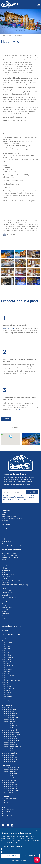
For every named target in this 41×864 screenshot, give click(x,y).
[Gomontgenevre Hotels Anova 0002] (20, 253)
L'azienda (5, 605)
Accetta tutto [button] (11, 855)
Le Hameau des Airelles (10, 801)
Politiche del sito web (9, 555)
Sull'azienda (6, 601)
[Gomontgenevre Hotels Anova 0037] (7, 262)
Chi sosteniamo (7, 616)
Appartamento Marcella (10, 770)
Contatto (5, 630)
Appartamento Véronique (10, 790)
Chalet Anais (6, 644)
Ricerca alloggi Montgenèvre (12, 626)
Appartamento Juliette (9, 753)
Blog (3, 603)
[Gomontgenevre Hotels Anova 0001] (7, 253)
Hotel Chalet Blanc (8, 815)
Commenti (5, 609)
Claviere (4, 533)
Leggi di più (13, 842)
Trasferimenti (6, 566)
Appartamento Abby (9, 709)
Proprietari (5, 614)
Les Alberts (6, 525)
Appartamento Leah (9, 761)
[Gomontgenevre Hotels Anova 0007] (7, 281)
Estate (4, 589)
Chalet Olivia (6, 690)
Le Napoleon (6, 803)
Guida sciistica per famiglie (11, 549)
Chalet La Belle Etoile (9, 676)
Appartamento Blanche (10, 726)
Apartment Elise (7, 707)
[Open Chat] (37, 860)
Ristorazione (6, 576)
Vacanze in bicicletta (9, 597)
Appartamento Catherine (10, 732)
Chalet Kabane (7, 674)
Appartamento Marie (9, 772)
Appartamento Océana (10, 780)
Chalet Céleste (7, 655)
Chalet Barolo (6, 651)
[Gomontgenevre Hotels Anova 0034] (20, 262)
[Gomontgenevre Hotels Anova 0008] (33, 262)
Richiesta (5, 622)
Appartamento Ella (8, 742)
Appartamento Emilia (9, 745)
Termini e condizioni (9, 553)
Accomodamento (8, 537)
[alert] (20, 846)
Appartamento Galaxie (9, 751)
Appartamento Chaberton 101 (12, 734)
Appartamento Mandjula (10, 767)
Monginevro (6, 510)
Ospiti (4, 612)
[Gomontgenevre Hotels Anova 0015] (33, 272)
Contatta (6, 419)
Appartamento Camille (10, 730)
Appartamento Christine (10, 736)
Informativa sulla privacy (10, 558)
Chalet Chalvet (7, 659)
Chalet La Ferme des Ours (11, 680)
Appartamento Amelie (9, 713)
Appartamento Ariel (8, 722)
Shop (3, 618)
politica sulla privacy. (28, 499)
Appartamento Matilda (9, 774)
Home (4, 36)
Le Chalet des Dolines (9, 799)
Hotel (10, 36)
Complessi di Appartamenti (11, 545)
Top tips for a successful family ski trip (15, 585)
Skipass (4, 568)
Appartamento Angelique (10, 717)
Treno (4, 514)
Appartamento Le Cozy (10, 759)
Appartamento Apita (9, 720)
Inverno (4, 564)
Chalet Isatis (6, 672)
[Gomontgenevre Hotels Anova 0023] (20, 272)
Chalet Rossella (7, 692)
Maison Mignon (7, 701)
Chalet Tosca (6, 695)
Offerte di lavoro (7, 607)
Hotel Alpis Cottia (8, 809)
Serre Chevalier (7, 529)
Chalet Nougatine (8, 688)
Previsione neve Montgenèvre (12, 518)
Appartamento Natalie (9, 776)
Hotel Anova (18, 36)
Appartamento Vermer (9, 788)
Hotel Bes (5, 813)
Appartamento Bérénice (10, 724)
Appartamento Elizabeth (10, 740)
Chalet (4, 539)
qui (20, 409)
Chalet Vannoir (7, 697)
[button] (10, 437)
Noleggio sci (6, 570)
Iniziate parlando (9, 328)
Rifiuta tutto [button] (30, 855)
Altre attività (6, 595)
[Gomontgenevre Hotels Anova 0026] (33, 281)
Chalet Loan (6, 682)
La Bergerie (6, 699)
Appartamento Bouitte (10, 728)
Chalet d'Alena (6, 661)
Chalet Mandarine (8, 686)
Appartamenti (6, 541)
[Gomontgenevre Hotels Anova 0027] (20, 281)
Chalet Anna (6, 647)
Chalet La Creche (7, 678)
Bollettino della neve (9, 574)
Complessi (5, 797)
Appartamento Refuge (9, 782)
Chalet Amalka (7, 642)
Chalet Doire (6, 663)
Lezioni (4, 572)
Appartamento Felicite (9, 749)
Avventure (5, 583)
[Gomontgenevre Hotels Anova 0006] (7, 272)
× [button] (39, 830)
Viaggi (4, 512)
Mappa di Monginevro (9, 516)
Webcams (5, 521)
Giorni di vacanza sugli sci (11, 580)
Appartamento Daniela (10, 738)
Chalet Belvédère (7, 653)
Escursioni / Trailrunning (10, 591)
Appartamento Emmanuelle (11, 747)
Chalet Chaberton (8, 657)
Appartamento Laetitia (9, 757)
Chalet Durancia (7, 665)
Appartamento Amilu (9, 715)
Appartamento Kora (9, 755)
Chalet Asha (6, 649)
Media (4, 560)
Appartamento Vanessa (10, 786)
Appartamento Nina (8, 778)
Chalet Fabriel (6, 667)
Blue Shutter (6, 640)
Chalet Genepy (7, 670)
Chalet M (5, 684)
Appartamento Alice (9, 711)
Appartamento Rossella (10, 784)
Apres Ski (5, 578)
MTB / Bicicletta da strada (11, 593)
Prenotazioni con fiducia (11, 634)
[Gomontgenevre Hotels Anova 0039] (33, 253)
